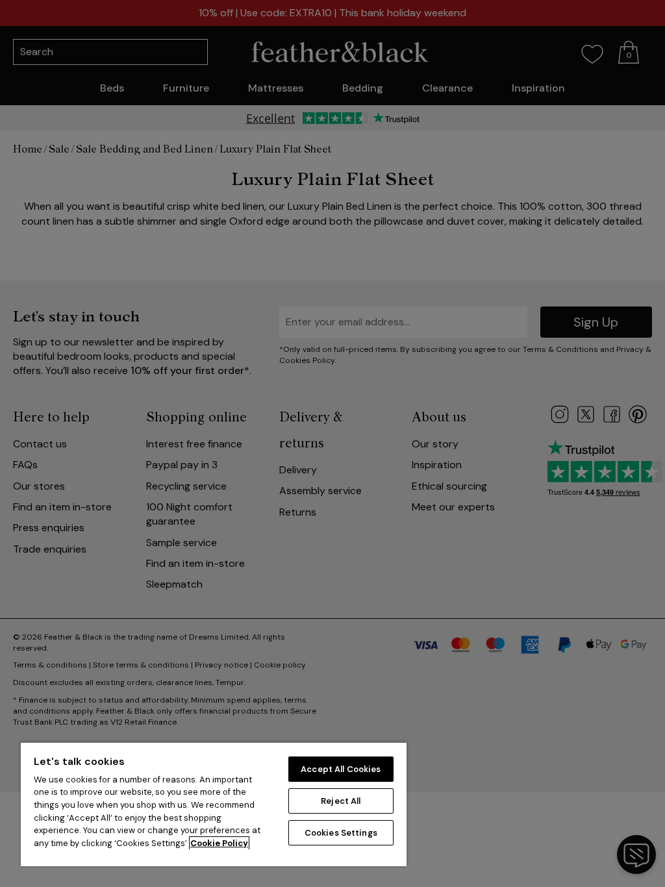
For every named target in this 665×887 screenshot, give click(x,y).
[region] (214, 804)
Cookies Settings (341, 832)
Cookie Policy (219, 843)
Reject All (340, 800)
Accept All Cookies (341, 769)
